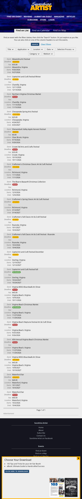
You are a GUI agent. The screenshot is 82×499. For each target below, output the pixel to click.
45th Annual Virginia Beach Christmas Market (30, 339)
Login (51, 19)
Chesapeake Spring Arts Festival (25, 111)
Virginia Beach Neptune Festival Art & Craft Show (31, 322)
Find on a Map (41, 453)
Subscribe (32, 19)
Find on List (22, 30)
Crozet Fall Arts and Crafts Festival (25, 147)
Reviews (28, 16)
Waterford (16, 382)
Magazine (59, 16)
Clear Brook (17, 137)
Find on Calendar (41, 30)
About (41, 430)
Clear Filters (46, 44)
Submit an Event (43, 16)
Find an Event (14, 16)
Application (22, 49)
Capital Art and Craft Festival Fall (25, 269)
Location (36, 49)
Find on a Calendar (41, 456)
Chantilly (15, 84)
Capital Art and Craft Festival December (28, 252)
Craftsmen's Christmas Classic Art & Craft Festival (32, 164)
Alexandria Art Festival (21, 59)
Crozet (14, 155)
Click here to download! (16, 471)
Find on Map (59, 30)
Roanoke (15, 225)
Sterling (15, 260)
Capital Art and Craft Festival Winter (26, 76)
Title (9, 49)
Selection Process (64, 49)
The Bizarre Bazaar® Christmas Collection (29, 182)
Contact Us (41, 436)
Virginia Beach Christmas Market (25, 304)
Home (41, 427)
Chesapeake (17, 120)
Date (49, 49)
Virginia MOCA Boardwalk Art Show (26, 287)
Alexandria (16, 67)
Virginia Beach (18, 295)
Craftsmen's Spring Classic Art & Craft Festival (30, 199)
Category (33, 54)
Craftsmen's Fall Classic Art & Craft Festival (29, 217)
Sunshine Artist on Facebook (41, 438)
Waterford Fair (18, 374)
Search (35, 44)
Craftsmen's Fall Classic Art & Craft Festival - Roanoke (33, 234)
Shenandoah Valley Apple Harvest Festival (29, 129)
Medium (47, 54)
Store (43, 19)
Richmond (16, 172)
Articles (71, 16)
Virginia (25, 67)
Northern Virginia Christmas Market (26, 94)
